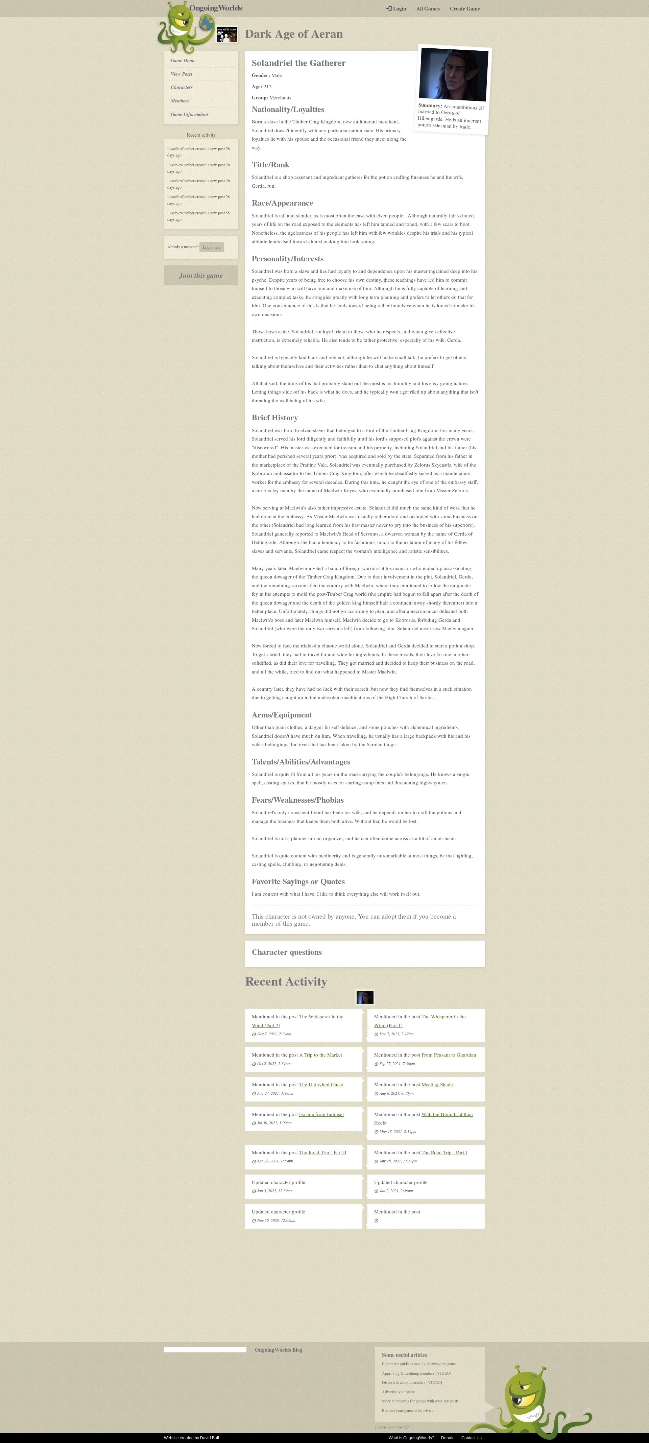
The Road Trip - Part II (322, 1152)
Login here (211, 247)
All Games (428, 8)
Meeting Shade (437, 1084)
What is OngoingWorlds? (411, 1438)
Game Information (189, 114)
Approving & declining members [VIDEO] (416, 1373)
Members (180, 100)
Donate (448, 1438)
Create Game (465, 8)
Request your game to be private (407, 1410)
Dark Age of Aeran (294, 33)
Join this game (201, 275)
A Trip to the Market (320, 1054)
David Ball (209, 1438)
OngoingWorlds (218, 7)
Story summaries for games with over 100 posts (420, 1400)
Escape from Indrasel (321, 1114)
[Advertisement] (324, 1287)
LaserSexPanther (180, 148)
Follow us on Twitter (392, 1426)
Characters (181, 87)
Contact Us (471, 1438)
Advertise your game (398, 1391)
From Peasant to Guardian (449, 1054)
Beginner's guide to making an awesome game (419, 1363)
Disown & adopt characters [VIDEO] (412, 1382)
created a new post (210, 148)
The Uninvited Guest (321, 1084)
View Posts (182, 73)
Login (399, 8)
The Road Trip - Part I (444, 1152)
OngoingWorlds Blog (279, 1349)
